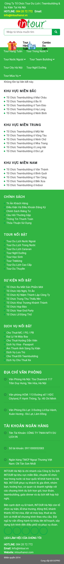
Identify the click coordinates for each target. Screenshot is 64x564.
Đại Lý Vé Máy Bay (17, 336)
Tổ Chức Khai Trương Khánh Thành (26, 302)
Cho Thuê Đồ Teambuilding (22, 356)
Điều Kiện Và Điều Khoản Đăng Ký (26, 207)
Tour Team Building (41, 59)
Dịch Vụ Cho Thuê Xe (18, 360)
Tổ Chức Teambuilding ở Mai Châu (26, 97)
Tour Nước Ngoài (14, 59)
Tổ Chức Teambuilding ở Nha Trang (27, 143)
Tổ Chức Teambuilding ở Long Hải (26, 147)
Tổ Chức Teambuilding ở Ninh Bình (26, 113)
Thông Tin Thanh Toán (19, 219)
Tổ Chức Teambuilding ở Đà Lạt (24, 151)
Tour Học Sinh (14, 257)
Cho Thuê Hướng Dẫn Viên (21, 340)
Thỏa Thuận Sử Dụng (19, 223)
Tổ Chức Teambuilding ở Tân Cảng (26, 177)
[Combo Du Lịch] (32, 46)
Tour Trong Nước (36, 51)
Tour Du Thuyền (15, 268)
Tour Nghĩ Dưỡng (36, 67)
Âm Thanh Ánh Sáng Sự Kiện (23, 348)
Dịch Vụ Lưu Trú (15, 352)
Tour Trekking (14, 260)
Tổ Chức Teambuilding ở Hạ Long (25, 109)
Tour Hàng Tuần (13, 51)
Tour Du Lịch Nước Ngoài (21, 241)
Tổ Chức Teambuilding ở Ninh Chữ (26, 139)
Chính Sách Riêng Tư (18, 211)
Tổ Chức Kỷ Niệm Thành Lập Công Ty (28, 294)
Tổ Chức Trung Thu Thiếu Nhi (23, 298)
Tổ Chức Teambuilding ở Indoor (24, 185)
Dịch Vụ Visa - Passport (19, 344)
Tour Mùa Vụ (11, 75)
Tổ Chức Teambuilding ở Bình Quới (26, 173)
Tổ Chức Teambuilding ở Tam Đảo (26, 105)
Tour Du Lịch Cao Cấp (19, 264)
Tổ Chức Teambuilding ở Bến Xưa (25, 181)
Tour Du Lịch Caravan (19, 249)
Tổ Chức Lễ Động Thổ (19, 314)
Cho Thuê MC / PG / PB (20, 332)
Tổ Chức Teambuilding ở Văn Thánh (27, 169)
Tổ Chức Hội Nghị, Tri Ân (20, 291)
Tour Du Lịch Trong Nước (20, 245)
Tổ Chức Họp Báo (16, 306)
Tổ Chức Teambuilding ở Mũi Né (25, 131)
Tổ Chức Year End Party (20, 310)
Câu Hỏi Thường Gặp (18, 215)
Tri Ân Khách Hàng (17, 203)
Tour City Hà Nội (13, 67)
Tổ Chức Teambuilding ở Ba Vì (24, 101)
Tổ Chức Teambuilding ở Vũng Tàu (26, 135)
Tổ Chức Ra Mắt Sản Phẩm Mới (24, 287)
